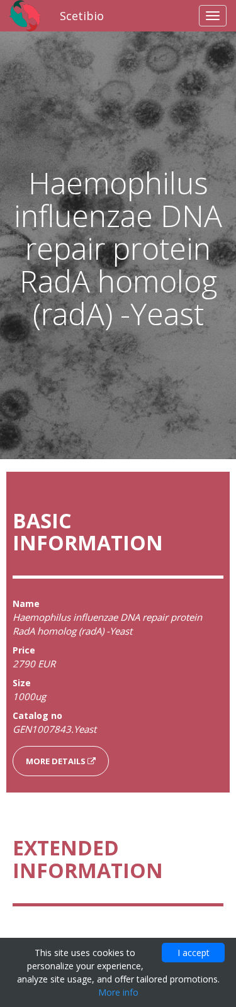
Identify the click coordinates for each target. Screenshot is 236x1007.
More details (56, 761)
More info (118, 992)
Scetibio (82, 15)
